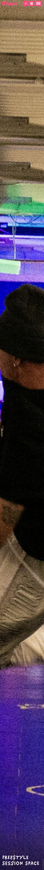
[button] (25, 3)
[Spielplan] (31, 3)
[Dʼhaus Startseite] (9, 3)
